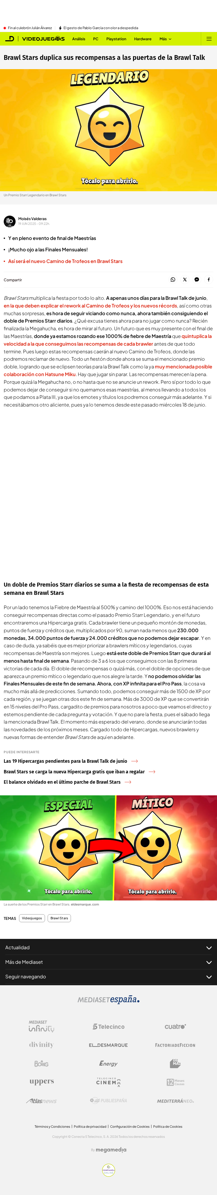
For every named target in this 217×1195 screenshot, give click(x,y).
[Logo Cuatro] (175, 1026)
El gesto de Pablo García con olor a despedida (101, 28)
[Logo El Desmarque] (108, 1045)
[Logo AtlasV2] (41, 1100)
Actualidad (17, 947)
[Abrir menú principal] (209, 38)
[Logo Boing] (41, 1063)
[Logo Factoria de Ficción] (175, 1045)
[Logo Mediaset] (108, 1003)
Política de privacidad (90, 1127)
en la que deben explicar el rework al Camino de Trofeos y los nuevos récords (90, 305)
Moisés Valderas (32, 218)
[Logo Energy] (108, 1063)
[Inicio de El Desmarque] (9, 38)
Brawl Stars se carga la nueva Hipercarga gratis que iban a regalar (74, 772)
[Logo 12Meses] (175, 1082)
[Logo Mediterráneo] (175, 1101)
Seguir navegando (25, 976)
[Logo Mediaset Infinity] (41, 1026)
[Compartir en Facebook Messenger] (196, 280)
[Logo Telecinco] (108, 1026)
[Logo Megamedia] (111, 1150)
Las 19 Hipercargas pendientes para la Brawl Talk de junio (65, 761)
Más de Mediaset (24, 962)
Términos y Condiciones (52, 1127)
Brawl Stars (59, 918)
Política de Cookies (167, 1127)
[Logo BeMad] (175, 1063)
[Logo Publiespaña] (108, 1100)
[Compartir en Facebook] (208, 280)
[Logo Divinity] (41, 1045)
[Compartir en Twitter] (184, 280)
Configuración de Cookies (130, 1127)
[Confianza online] (108, 1175)
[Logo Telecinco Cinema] (108, 1082)
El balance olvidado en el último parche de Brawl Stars (62, 782)
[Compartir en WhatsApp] (173, 280)
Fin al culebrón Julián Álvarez (30, 28)
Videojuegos (32, 918)
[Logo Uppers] (41, 1082)
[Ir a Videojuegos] (43, 38)
